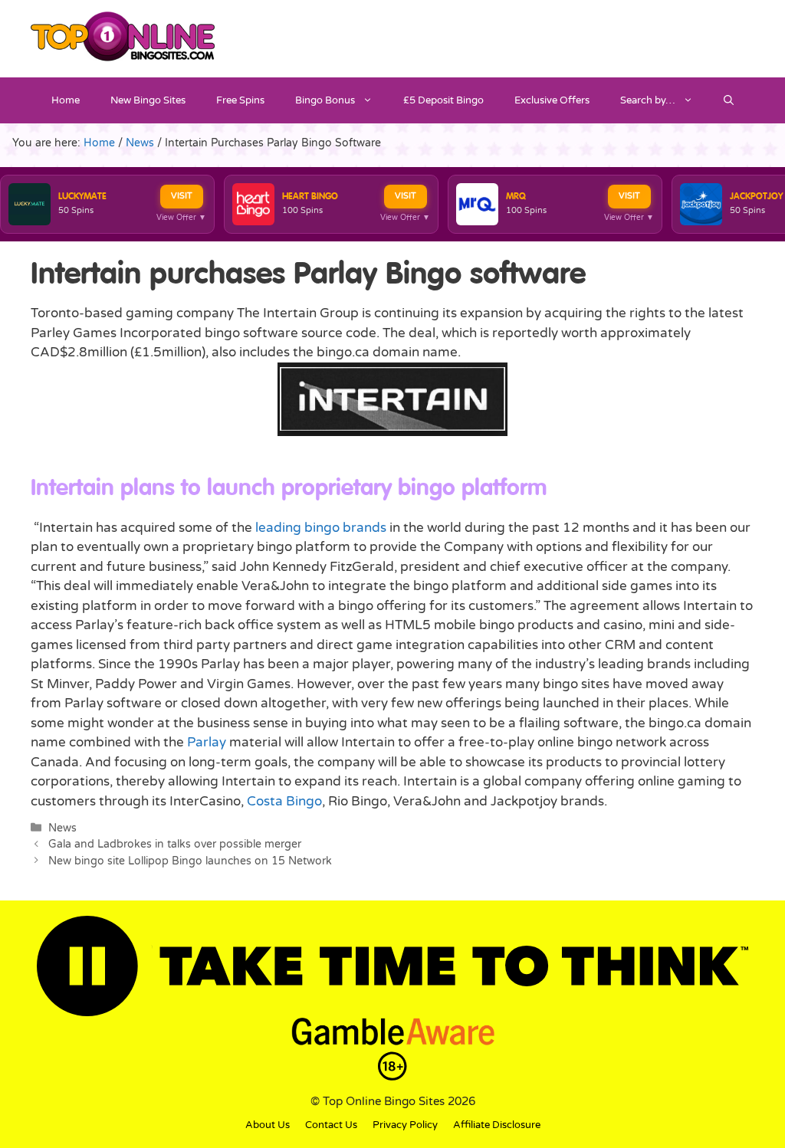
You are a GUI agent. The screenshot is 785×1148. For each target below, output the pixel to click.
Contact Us (331, 1125)
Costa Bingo (284, 801)
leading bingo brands (320, 528)
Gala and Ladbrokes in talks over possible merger (174, 844)
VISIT (181, 196)
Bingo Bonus (325, 100)
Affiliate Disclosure (496, 1125)
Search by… (647, 100)
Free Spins (240, 100)
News (62, 828)
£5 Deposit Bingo (443, 100)
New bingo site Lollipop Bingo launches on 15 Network (190, 861)
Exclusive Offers (552, 100)
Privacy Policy (405, 1125)
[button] (728, 100)
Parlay (206, 742)
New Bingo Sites (148, 100)
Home (65, 100)
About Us (267, 1125)
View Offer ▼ (181, 217)
